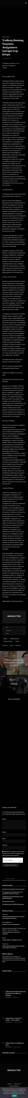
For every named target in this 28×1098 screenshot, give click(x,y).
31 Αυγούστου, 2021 (8, 779)
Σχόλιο (4, 819)
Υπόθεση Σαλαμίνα (9, 753)
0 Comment (17, 645)
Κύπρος (17, 641)
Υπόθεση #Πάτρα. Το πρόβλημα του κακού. (12, 940)
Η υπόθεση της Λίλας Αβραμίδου (12, 777)
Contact (9, 1083)
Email (4, 838)
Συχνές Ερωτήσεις (14, 1086)
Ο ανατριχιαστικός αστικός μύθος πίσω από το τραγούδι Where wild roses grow (12, 892)
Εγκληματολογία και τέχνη (8, 901)
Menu (2, 3)
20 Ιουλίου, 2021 (7, 755)
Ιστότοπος (4, 845)
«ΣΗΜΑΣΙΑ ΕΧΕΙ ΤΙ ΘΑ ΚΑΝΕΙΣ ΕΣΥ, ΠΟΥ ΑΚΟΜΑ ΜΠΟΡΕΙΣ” (12, 897)
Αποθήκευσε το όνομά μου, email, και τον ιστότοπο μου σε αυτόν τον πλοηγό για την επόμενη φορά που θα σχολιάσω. (13, 853)
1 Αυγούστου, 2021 (8, 732)
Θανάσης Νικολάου (8, 641)
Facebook (3, 965)
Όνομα (4, 832)
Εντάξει (14, 1095)
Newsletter (17, 1083)
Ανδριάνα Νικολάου (14, 638)
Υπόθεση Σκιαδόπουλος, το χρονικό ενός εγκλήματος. (11, 932)
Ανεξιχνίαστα (6, 37)
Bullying (5, 638)
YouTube (9, 965)
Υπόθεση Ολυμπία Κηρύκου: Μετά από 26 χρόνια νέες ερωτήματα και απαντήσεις (13, 917)
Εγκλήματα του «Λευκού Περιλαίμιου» (11, 924)
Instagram (6, 965)
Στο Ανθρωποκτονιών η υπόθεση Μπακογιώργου (13, 904)
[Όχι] (26, 1092)
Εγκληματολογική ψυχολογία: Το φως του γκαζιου (13, 889)
